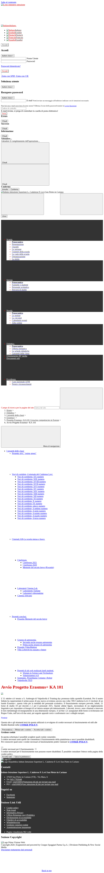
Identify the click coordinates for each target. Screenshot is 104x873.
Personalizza (7, 730)
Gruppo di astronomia (27, 640)
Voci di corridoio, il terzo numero (31, 518)
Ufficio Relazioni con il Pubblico (20, 815)
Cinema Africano (24, 595)
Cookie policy (12, 808)
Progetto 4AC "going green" (24, 453)
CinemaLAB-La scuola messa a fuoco (28, 539)
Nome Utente (32, 58)
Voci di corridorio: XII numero (30, 496)
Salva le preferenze (22, 757)
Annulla (5, 189)
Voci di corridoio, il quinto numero (32, 513)
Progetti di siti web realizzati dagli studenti (35, 670)
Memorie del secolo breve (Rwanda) (38, 567)
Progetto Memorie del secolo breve (32, 619)
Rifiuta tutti (23, 730)
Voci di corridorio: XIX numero (30, 479)
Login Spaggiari (71, 106)
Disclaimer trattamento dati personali (16, 850)
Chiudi (4, 121)
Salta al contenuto (8, 2)
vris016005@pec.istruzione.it (35, 784)
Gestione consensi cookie (17, 825)
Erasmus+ (10, 418)
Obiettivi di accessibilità (16, 820)
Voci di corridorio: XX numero (30, 477)
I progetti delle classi (15, 415)
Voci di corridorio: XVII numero (31, 484)
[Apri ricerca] (81, 204)
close (4, 216)
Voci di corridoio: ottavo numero (31, 506)
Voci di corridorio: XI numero (30, 499)
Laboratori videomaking (33, 593)
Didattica (10, 413)
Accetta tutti (42, 730)
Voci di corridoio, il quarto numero (32, 516)
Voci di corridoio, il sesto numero (31, 511)
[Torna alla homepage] (52, 192)
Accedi (5, 45)
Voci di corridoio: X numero (29, 501)
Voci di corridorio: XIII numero (30, 494)
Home (9, 410)
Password (31, 61)
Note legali (11, 810)
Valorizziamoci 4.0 (31, 675)
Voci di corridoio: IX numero (29, 503)
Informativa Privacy (14, 813)
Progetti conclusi (19, 616)
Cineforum (22, 560)
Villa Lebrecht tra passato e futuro (31, 650)
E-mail (29, 100)
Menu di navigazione (51, 446)
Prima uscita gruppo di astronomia (37, 645)
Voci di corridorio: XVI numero (30, 486)
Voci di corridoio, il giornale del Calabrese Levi (32, 474)
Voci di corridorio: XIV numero (30, 491)
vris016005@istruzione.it (34, 782)
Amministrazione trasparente (18, 827)
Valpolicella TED (24, 680)
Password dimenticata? (11, 66)
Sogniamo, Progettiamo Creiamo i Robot (34, 678)
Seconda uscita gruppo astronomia (37, 642)
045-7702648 (16, 779)
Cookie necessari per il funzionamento (17, 749)
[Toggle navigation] (22, 204)
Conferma (14, 189)
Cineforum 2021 (30, 562)
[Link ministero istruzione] (13, 5)
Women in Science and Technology (38, 673)
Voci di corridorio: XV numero (30, 489)
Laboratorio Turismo (31, 591)
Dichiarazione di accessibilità (18, 817)
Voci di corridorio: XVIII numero (31, 481)
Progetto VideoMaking (27, 647)
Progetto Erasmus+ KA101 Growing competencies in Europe (32, 420)
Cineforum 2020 (30, 565)
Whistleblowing (13, 822)
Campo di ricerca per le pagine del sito (17, 408)
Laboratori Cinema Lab (27, 588)
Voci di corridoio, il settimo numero (32, 508)
